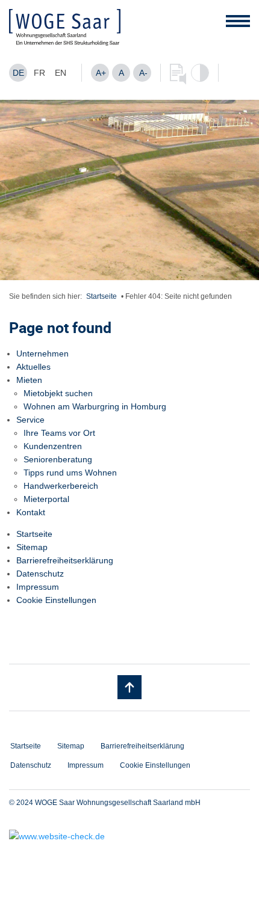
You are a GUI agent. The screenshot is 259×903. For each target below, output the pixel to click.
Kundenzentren (52, 446)
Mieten (29, 380)
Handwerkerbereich (60, 486)
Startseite (101, 296)
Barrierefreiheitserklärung (64, 560)
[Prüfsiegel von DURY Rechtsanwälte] (129, 836)
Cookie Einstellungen (56, 600)
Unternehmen (42, 353)
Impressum (37, 587)
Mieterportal (46, 499)
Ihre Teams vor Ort (59, 433)
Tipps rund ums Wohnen (70, 472)
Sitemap (32, 547)
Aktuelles (33, 367)
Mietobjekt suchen (58, 393)
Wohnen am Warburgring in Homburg (94, 406)
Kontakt (30, 512)
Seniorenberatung (57, 459)
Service (30, 419)
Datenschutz (40, 573)
